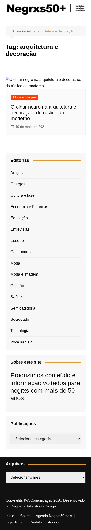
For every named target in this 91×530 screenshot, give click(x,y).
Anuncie (54, 522)
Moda (15, 263)
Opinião (17, 286)
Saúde (16, 297)
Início (10, 516)
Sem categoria (22, 308)
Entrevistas (20, 229)
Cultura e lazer (23, 195)
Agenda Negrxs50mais (54, 516)
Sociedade (19, 319)
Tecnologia (19, 331)
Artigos (16, 173)
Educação (19, 218)
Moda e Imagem (24, 97)
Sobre (25, 516)
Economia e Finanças (29, 207)
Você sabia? (21, 342)
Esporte (17, 240)
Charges (17, 184)
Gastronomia (21, 252)
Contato (35, 522)
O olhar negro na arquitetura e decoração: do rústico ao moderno (43, 112)
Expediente (14, 522)
